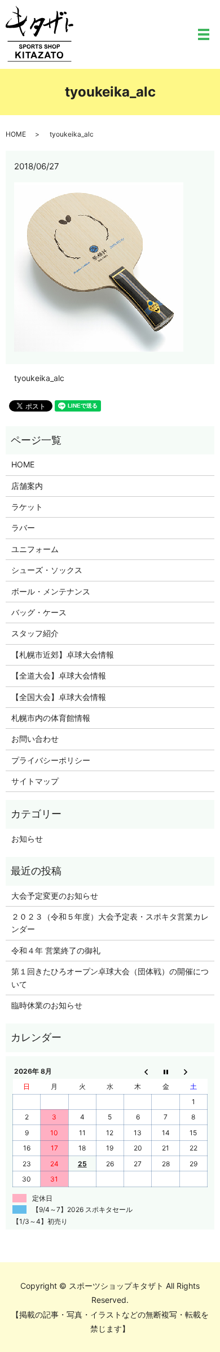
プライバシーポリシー (50, 760)
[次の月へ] (193, 1071)
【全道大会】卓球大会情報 (58, 675)
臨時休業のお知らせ (46, 1005)
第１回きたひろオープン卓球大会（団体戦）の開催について (110, 977)
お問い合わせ (35, 738)
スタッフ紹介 (35, 633)
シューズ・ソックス (46, 570)
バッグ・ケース (39, 612)
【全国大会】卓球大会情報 (58, 697)
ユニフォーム (35, 549)
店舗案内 (27, 486)
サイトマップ (35, 781)
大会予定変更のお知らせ (54, 895)
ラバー (23, 527)
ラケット (27, 506)
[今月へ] (165, 1071)
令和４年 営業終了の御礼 (55, 950)
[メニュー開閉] (203, 34)
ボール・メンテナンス (50, 591)
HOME (16, 134)
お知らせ (27, 838)
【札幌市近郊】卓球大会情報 (62, 654)
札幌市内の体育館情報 (50, 718)
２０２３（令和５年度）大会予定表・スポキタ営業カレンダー (110, 923)
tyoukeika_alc (39, 378)
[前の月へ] (138, 1071)
